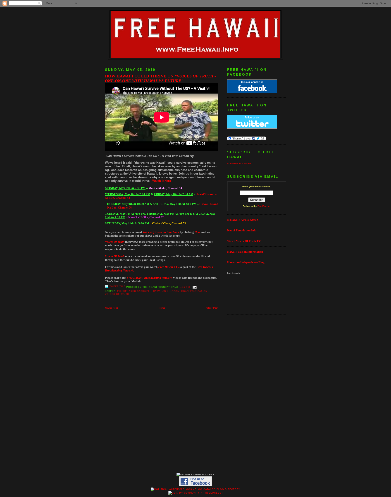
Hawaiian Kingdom (166, 291)
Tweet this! (118, 286)
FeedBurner (263, 206)
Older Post (212, 308)
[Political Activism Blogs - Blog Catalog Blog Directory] (195, 489)
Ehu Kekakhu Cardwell (134, 291)
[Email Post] (194, 287)
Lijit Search (233, 273)
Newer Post (111, 308)
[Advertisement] (241, 296)
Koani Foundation (194, 291)
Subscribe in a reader (239, 163)
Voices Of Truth (117, 294)
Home (162, 308)
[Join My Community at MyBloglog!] (195, 493)
